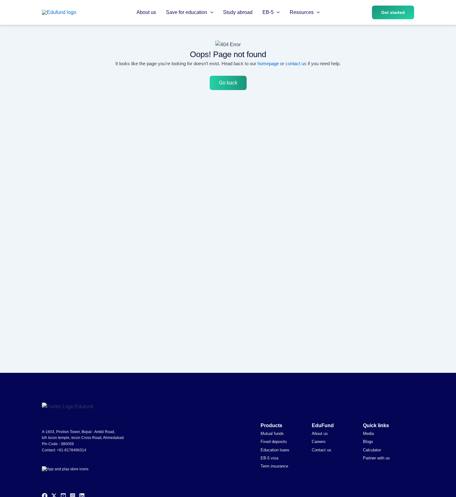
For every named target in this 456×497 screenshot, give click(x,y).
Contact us (321, 450)
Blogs (368, 441)
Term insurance (274, 466)
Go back (228, 82)
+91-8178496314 (71, 450)
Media (368, 433)
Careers (319, 441)
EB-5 (268, 12)
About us (146, 12)
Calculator (372, 450)
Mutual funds (272, 433)
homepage (268, 63)
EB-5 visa (269, 458)
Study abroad (238, 12)
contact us (295, 63)
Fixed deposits (274, 441)
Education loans (275, 450)
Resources (302, 12)
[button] (210, 12)
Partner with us (376, 458)
